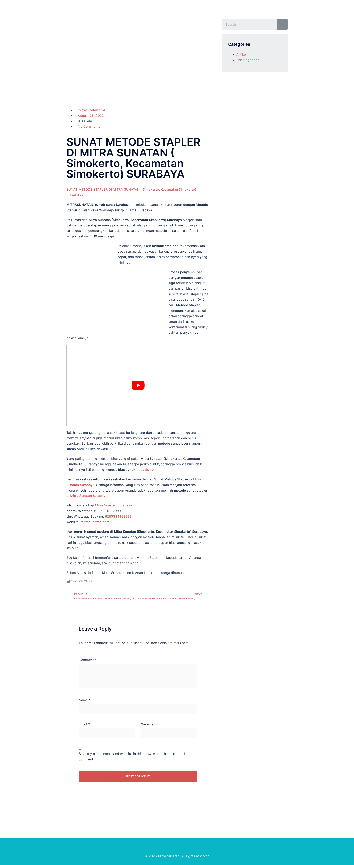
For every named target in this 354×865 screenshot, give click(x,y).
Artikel (241, 54)
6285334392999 (118, 516)
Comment (87, 660)
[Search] (282, 24)
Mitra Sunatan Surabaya (88, 496)
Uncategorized (247, 60)
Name (84, 700)
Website (147, 724)
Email (84, 724)
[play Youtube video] (138, 385)
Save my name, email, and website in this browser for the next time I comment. (132, 756)
